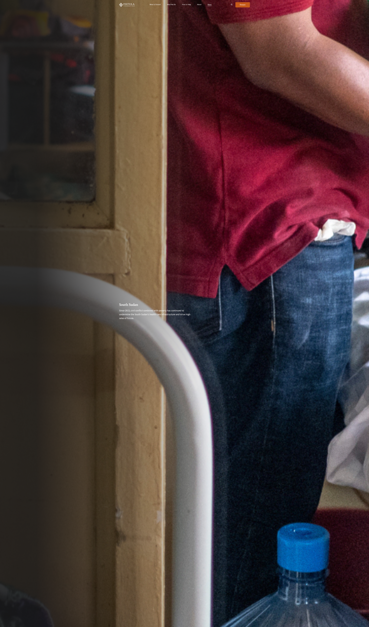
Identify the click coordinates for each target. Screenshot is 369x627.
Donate (243, 4)
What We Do (171, 4)
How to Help (186, 4)
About (199, 4)
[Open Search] (231, 4)
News (210, 4)
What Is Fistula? (155, 4)
